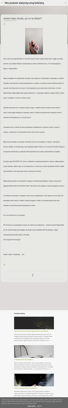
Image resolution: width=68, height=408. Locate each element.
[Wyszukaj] (46, 3)
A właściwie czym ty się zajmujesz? (23, 359)
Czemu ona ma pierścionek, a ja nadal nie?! (25, 388)
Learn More (31, 406)
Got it (39, 406)
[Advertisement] (34, 296)
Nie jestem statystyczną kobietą (24, 2)
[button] (4, 24)
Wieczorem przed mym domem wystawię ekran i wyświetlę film (31, 331)
